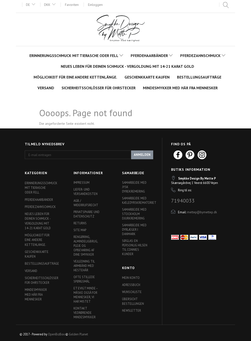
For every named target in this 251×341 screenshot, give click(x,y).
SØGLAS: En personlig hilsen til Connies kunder (134, 247)
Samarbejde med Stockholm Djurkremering (134, 213)
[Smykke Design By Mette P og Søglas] (125, 29)
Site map (80, 230)
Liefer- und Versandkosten (86, 191)
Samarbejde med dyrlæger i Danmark (134, 229)
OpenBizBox (56, 334)
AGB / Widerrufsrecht (86, 203)
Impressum (81, 182)
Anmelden (142, 155)
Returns (80, 223)
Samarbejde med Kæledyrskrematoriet (136, 200)
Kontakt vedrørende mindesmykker (85, 312)
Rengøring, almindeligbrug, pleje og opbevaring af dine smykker (86, 245)
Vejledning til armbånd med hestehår (84, 265)
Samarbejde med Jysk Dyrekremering (134, 187)
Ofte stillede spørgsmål (84, 279)
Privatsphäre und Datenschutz (87, 214)
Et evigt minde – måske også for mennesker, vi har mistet (86, 294)
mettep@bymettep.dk (202, 212)
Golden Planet (78, 334)
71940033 (183, 200)
